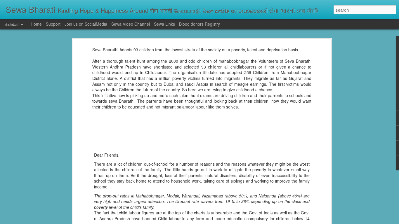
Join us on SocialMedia (86, 24)
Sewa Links (165, 24)
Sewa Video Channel (130, 24)
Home (36, 24)
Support (53, 24)
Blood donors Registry (199, 24)
